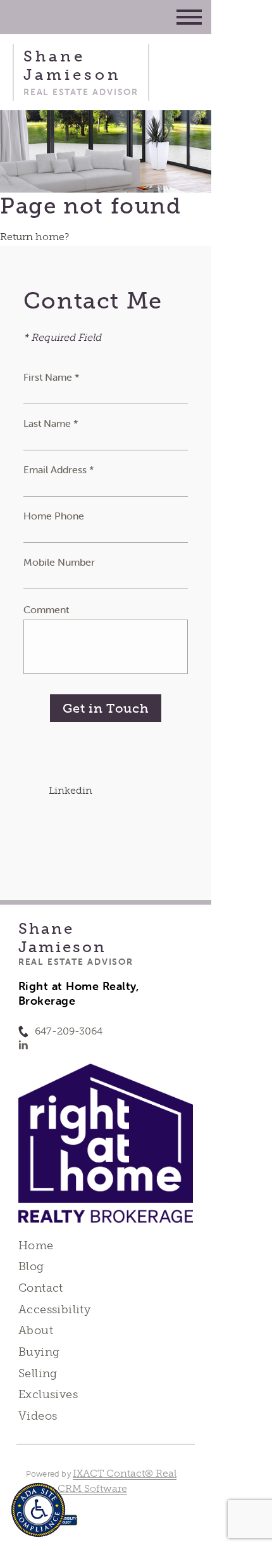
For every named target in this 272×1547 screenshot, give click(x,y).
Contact (40, 1288)
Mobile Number (59, 562)
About (35, 1330)
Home (36, 1245)
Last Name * (50, 423)
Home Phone (53, 515)
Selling (38, 1373)
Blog (31, 1266)
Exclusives (48, 1394)
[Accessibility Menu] (38, 1510)
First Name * (51, 377)
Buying (39, 1352)
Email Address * (58, 469)
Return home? (34, 237)
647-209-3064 (68, 1031)
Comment (46, 609)
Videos (38, 1416)
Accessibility (54, 1309)
